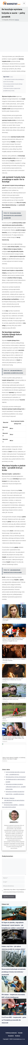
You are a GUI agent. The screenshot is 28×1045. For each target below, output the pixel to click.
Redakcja (17, 1035)
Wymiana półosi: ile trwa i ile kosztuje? (16, 777)
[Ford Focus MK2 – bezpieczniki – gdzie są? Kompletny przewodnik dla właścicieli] (14, 1007)
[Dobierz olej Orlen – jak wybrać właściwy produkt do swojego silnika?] (14, 937)
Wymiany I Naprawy (9, 798)
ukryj (11, 76)
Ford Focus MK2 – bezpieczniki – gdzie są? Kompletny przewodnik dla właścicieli (14, 1020)
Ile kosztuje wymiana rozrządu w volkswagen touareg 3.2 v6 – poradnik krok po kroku (16, 787)
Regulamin (11, 1035)
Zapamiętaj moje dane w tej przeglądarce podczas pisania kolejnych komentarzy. (15, 891)
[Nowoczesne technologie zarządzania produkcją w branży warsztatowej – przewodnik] (14, 959)
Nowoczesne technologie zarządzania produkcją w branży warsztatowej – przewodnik (13, 971)
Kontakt (20, 1032)
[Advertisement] (14, 36)
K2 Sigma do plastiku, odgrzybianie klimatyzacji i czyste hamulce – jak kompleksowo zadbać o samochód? (13, 925)
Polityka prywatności (11, 1032)
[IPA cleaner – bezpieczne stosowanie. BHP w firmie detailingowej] (14, 984)
